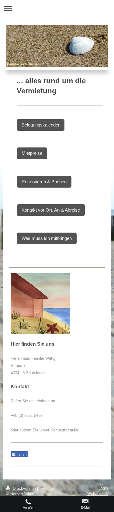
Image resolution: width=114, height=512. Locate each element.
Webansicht (97, 493)
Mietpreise (32, 153)
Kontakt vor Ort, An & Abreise (51, 210)
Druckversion (24, 488)
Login (103, 488)
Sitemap (46, 488)
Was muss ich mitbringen (47, 238)
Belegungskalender (41, 124)
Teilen (21, 454)
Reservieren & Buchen (44, 181)
